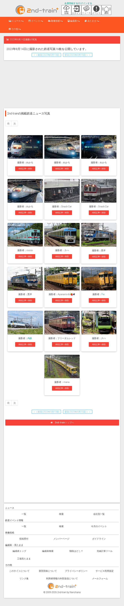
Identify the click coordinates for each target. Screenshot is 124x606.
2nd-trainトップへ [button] (64, 422)
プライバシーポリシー (76, 571)
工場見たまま (24, 558)
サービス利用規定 (105, 571)
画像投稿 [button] (55, 21)
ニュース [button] (16, 21)
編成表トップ (19, 551)
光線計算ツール (105, 551)
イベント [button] (35, 21)
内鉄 (29, 338)
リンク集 (24, 578)
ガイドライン (99, 538)
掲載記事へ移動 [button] (25, 169)
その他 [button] (14, 29)
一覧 (24, 514)
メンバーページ (61, 538)
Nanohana (75, 592)
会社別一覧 (99, 514)
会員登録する (71, 3)
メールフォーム (100, 578)
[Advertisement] (62, 84)
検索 (61, 514)
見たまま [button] (91, 21)
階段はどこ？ (76, 551)
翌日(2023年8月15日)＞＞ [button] (77, 55)
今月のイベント (99, 526)
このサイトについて (19, 571)
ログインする (85, 3)
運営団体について (48, 571)
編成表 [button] (73, 21)
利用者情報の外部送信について (62, 578)
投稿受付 (23, 538)
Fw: (103, 294)
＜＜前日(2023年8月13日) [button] (46, 55)
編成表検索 (47, 551)
